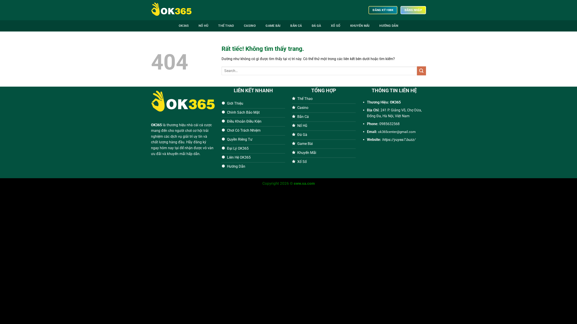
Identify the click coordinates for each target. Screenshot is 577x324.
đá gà (316, 26)
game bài (273, 26)
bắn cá (296, 26)
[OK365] (173, 10)
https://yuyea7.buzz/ (398, 139)
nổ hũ (203, 26)
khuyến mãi (360, 26)
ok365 (184, 26)
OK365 (156, 125)
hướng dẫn (388, 26)
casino (250, 26)
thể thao (226, 26)
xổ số (335, 26)
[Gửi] (421, 70)
